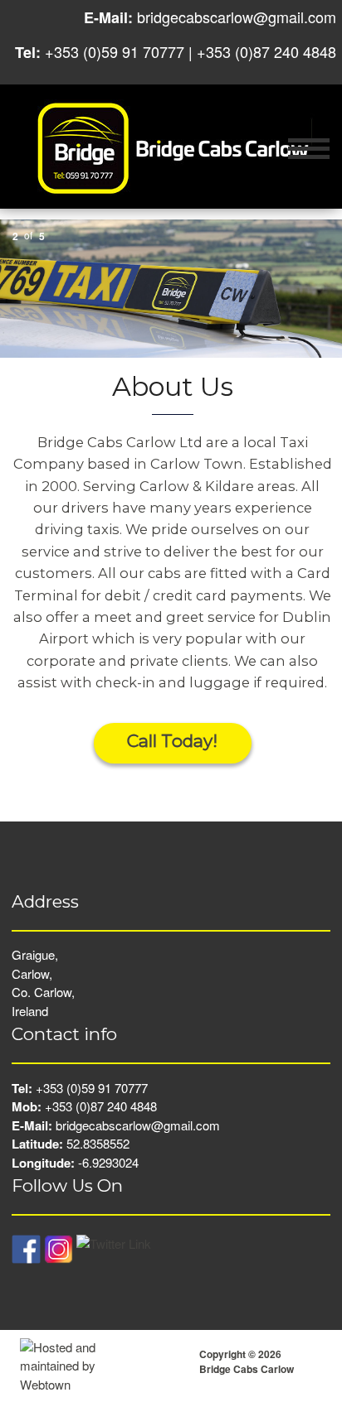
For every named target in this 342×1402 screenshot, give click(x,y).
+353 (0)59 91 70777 (114, 51)
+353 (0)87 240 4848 (266, 51)
